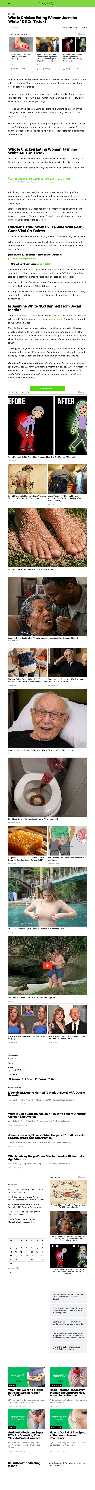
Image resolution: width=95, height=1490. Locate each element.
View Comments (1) (47, 388)
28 (32, 1259)
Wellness (12, 1385)
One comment (14, 28)
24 (11, 1259)
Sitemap (51, 1466)
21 (32, 1256)
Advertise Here (79, 1463)
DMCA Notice (68, 1463)
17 (11, 1256)
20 (26, 1256)
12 (21, 1252)
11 (16, 1252)
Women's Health (56, 1385)
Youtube (52, 182)
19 (21, 1256)
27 (26, 1259)
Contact (58, 1466)
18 (16, 1256)
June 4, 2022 (43, 264)
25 (16, 1259)
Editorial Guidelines (54, 1463)
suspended (56, 319)
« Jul (10, 1272)
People (12, 13)
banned (19, 315)
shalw (10, 1067)
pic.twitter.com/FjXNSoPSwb (22, 258)
